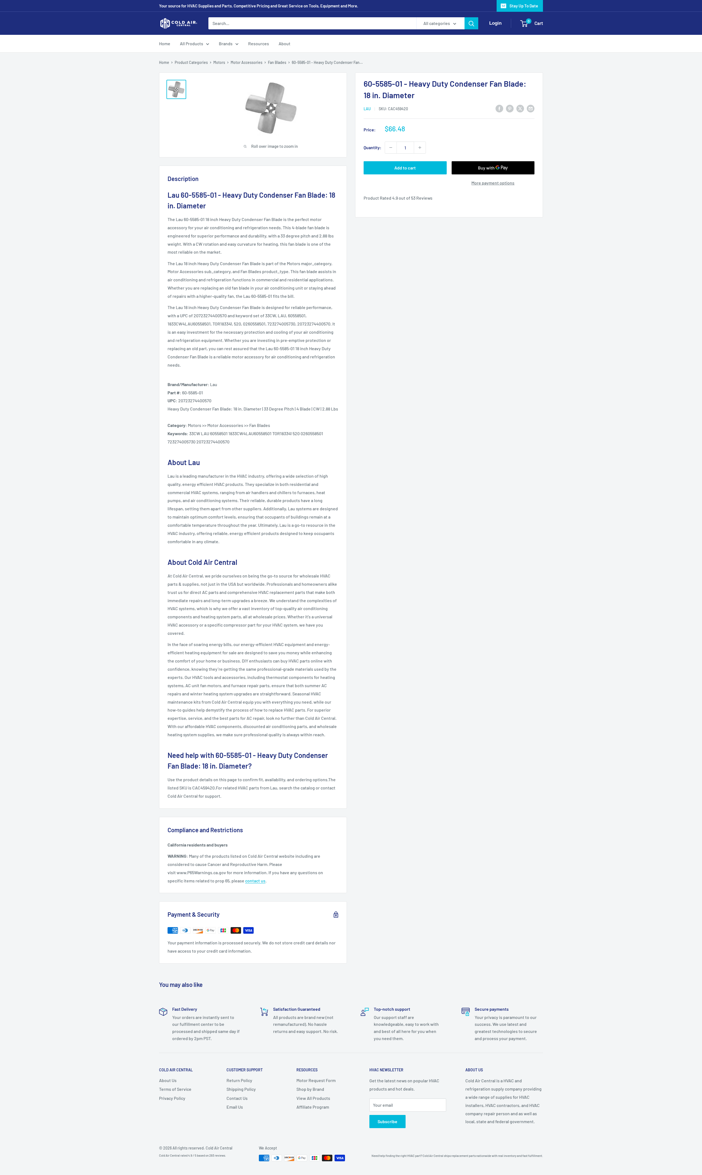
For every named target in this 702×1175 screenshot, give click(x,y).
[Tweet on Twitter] (520, 108)
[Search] (471, 23)
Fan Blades (277, 62)
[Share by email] (530, 108)
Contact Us (237, 1098)
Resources (258, 43)
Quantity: (372, 147)
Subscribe (387, 1121)
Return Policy (239, 1080)
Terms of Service (175, 1089)
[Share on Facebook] (499, 108)
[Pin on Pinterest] (510, 108)
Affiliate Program (312, 1106)
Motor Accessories (246, 62)
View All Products (313, 1098)
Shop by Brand (310, 1089)
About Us (168, 1080)
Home (164, 43)
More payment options (492, 182)
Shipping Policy (241, 1089)
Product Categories (191, 62)
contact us (255, 880)
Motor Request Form (316, 1080)
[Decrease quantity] (391, 147)
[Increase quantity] (420, 147)
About (284, 43)
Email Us (235, 1106)
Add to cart (405, 167)
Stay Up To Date (523, 5)
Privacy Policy (172, 1098)
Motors (219, 62)
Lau (367, 108)
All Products (191, 43)
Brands (226, 43)
